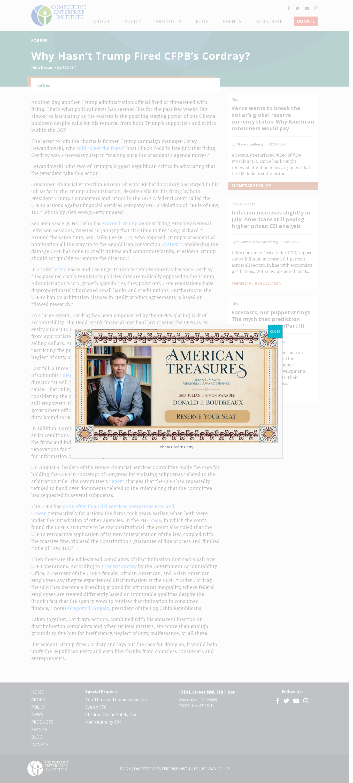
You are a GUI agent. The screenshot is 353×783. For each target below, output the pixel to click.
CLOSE (275, 331)
